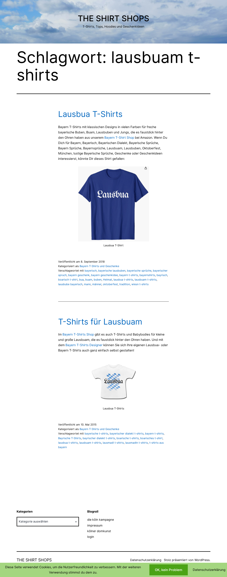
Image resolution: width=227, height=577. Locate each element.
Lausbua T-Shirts (90, 114)
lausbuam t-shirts (146, 279)
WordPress (202, 560)
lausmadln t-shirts (136, 442)
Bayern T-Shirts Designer (84, 345)
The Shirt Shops (113, 18)
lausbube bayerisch (70, 284)
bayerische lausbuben (111, 270)
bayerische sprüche (139, 270)
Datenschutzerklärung (145, 560)
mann (87, 284)
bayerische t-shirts (96, 433)
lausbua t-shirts (123, 279)
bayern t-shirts (128, 275)
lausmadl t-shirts (113, 442)
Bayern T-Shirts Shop (78, 334)
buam (88, 279)
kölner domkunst (99, 531)
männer (96, 284)
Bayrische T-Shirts (69, 438)
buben (98, 279)
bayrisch (162, 275)
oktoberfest (110, 284)
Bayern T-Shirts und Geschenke (99, 266)
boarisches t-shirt (151, 438)
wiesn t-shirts (140, 284)
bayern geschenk (79, 275)
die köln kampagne (100, 519)
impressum (95, 525)
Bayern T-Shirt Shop (119, 138)
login (90, 536)
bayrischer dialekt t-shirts (99, 438)
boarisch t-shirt (68, 279)
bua (81, 279)
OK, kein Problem (168, 570)
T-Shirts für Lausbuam (100, 322)
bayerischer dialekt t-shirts (127, 433)
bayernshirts (147, 275)
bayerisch (91, 270)
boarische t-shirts (127, 438)
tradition (124, 284)
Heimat (107, 279)
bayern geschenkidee (104, 275)
